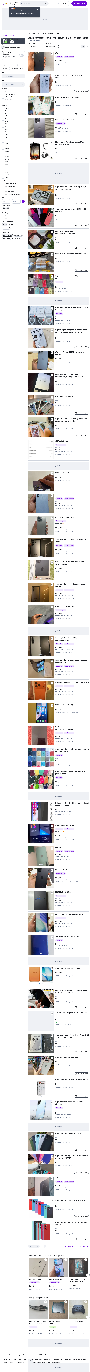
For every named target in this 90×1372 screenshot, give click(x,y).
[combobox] (34, 3)
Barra (58, 33)
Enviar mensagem (82, 91)
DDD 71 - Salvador (42, 33)
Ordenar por (5, 232)
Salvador (52, 33)
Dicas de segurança (14, 1355)
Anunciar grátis (80, 3)
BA (34, 33)
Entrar (64, 3)
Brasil (29, 33)
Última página (84, 1246)
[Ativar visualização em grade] (87, 46)
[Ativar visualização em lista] (83, 46)
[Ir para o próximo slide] (88, 1275)
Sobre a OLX (26, 1355)
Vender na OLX (37, 1355)
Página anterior (33, 1246)
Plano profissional (50, 1355)
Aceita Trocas (6, 205)
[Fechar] (37, 10)
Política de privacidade (20, 1359)
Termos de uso (8, 1359)
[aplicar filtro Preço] (23, 201)
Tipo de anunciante (7, 221)
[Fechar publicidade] (30, 1361)
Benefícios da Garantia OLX (10, 62)
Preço (3, 197)
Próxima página (68, 1246)
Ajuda (4, 1355)
